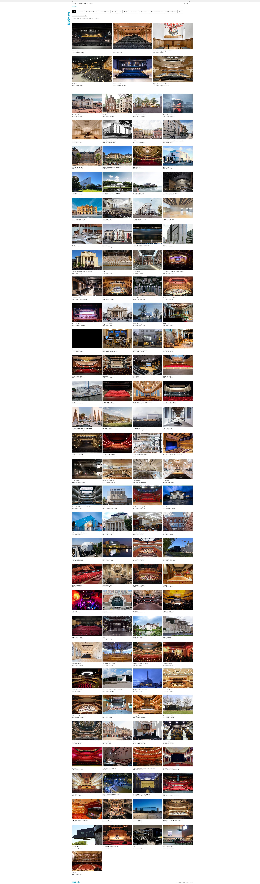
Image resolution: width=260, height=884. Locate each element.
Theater (126, 11)
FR (189, 3)
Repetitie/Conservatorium (157, 11)
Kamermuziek (134, 11)
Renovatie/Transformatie (91, 11)
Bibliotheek (80, 3)
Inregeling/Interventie (104, 11)
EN (187, 3)
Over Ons (86, 3)
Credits (187, 882)
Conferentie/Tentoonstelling (80, 15)
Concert (114, 11)
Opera (120, 11)
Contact (90, 3)
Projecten (74, 3)
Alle (74, 11)
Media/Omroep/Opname (171, 11)
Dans (180, 11)
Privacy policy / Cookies (180, 882)
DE (185, 3)
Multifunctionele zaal (143, 11)
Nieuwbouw (80, 11)
